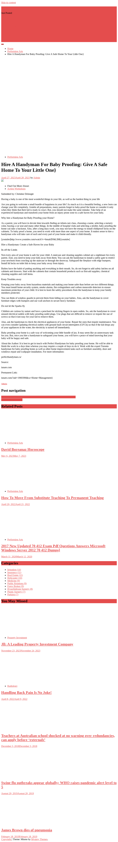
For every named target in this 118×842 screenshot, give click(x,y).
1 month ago (7, 24)
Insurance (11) (14, 572)
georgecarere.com (9, 7)
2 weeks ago (7, 18)
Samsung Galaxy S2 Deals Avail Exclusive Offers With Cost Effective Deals (38, 397)
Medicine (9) (13, 580)
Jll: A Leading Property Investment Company (37, 644)
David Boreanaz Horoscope (22, 449)
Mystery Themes (39, 839)
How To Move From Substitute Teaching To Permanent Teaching (52, 498)
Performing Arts (15, 157)
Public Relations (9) (17, 583)
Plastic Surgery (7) (16, 591)
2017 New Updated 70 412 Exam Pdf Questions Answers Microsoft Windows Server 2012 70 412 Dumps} (53, 548)
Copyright (6, 839)
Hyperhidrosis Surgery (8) (20, 589)
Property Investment (17, 637)
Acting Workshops (16, 188)
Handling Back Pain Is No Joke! (26, 693)
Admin (36, 177)
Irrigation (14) (14, 569)
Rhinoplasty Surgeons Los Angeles (18, 32)
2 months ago (7, 29)
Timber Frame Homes (11, 399)
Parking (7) (12, 594)
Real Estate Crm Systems (13, 21)
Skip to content (8, 2)
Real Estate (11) (15, 575)
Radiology (12, 686)
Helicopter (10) (14, 578)
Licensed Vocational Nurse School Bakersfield (23, 15)
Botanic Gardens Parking (13, 38)
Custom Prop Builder (11, 26)
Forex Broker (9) (15, 586)
